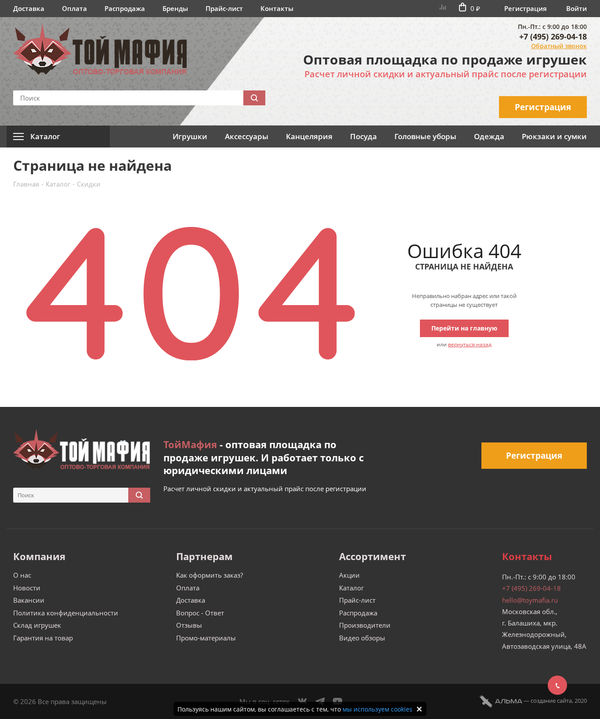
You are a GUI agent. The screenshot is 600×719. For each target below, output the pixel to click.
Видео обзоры (362, 637)
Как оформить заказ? (209, 575)
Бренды (175, 8)
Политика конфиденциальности (65, 612)
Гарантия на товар (43, 637)
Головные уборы (425, 136)
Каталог (351, 587)
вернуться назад (470, 344)
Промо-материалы (206, 637)
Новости (26, 587)
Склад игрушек (37, 625)
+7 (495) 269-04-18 (553, 36)
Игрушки (190, 136)
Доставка (28, 8)
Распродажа (125, 8)
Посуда (363, 136)
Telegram (320, 701)
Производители (364, 625)
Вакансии (28, 600)
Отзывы (189, 625)
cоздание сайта (551, 701)
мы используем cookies (377, 709)
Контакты (276, 8)
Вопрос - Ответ (200, 612)
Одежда (489, 136)
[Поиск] (254, 97)
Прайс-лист (224, 8)
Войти (576, 8)
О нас (22, 575)
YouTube (337, 701)
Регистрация (525, 8)
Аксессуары (246, 136)
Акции (349, 575)
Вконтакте (302, 701)
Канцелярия (309, 136)
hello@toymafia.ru (530, 600)
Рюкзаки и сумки (554, 136)
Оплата (74, 8)
